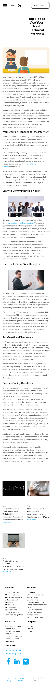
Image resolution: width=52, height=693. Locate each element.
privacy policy (9, 679)
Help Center (10, 641)
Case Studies (10, 629)
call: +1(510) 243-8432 (14, 650)
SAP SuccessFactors (35, 595)
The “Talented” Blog (13, 626)
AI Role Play (9, 605)
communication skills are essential (20, 223)
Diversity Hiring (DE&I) (35, 602)
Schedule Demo (40, 5)
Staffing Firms (32, 600)
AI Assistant (9, 602)
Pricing (29, 631)
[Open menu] (5, 5)
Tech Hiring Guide (15, 18)
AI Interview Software (13, 597)
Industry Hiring (32, 615)
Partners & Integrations (14, 615)
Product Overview (12, 592)
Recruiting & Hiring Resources (12, 632)
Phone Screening (12, 612)
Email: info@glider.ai (13, 654)
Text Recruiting (11, 610)
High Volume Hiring (34, 610)
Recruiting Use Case (35, 617)
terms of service (20, 679)
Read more (7, 522)
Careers (30, 629)
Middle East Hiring (34, 597)
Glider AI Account (12, 639)
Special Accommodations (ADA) (37, 606)
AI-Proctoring (10, 607)
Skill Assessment (11, 600)
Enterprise (31, 592)
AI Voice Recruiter (12, 595)
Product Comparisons (13, 636)
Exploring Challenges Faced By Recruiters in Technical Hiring (11, 511)
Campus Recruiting (34, 612)
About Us (30, 626)
